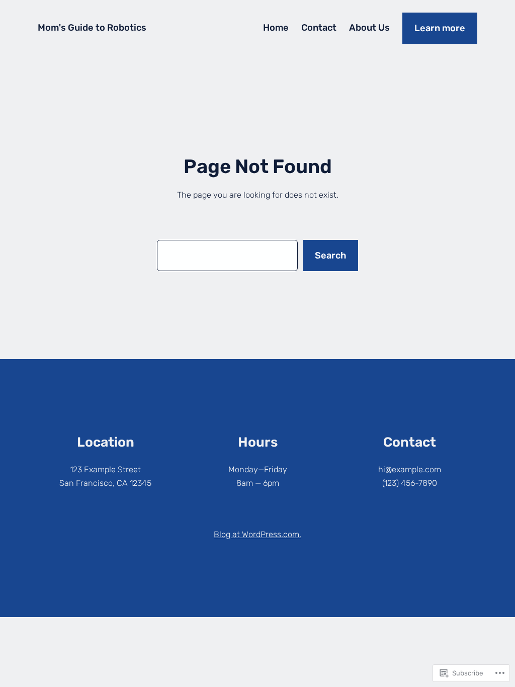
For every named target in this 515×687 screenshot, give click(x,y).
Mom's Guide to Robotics (92, 27)
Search (330, 255)
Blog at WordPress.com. (257, 534)
